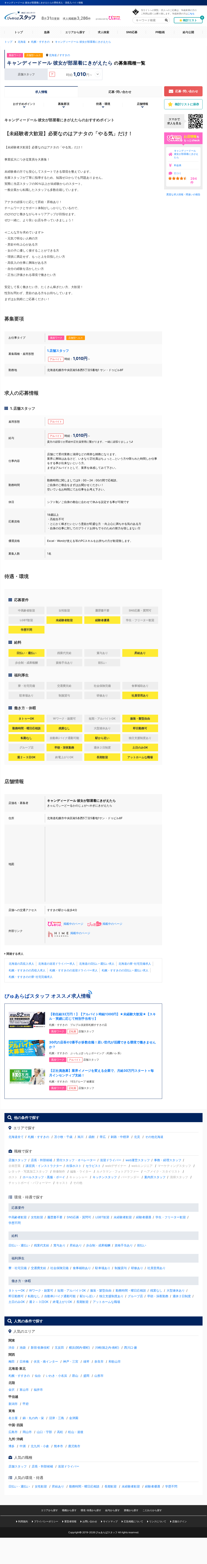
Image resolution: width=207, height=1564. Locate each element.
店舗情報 (142, 103)
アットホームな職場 (106, 1302)
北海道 (53, 55)
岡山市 (27, 1432)
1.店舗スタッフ (58, 351)
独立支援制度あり (111, 1296)
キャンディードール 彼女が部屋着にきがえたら (186, 154)
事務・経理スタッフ (167, 1160)
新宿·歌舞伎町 (40, 1347)
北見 (137, 1137)
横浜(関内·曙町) (79, 1347)
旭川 (80, 1137)
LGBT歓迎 (102, 1217)
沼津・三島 (56, 1418)
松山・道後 (75, 1432)
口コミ (177, 173)
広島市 (13, 1432)
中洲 (23, 1446)
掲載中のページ (73, 923)
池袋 (23, 1347)
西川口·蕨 (130, 1347)
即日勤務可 (16, 1296)
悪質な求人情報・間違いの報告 (183, 194)
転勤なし (34, 1296)
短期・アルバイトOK (71, 1290)
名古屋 (13, 1418)
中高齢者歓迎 (17, 1217)
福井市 (38, 1390)
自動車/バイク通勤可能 (60, 1296)
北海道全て (16, 1137)
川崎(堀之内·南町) (107, 1347)
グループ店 (135, 1296)
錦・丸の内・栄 (33, 1418)
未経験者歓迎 (123, 1217)
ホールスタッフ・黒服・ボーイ (44, 1177)
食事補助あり (82, 1268)
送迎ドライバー (110, 1160)
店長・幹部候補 (41, 1160)
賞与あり (59, 1245)
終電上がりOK (62, 1302)
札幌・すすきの (38, 1137)
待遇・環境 (103, 103)
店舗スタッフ (17, 1160)
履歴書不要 (54, 1217)
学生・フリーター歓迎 (170, 1217)
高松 (60, 1432)
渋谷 (11, 1347)
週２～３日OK (39, 1302)
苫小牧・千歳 (63, 1137)
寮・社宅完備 (17, 1268)
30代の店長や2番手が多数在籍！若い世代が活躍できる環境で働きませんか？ (102, 1044)
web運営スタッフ (138, 1160)
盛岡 (86, 1376)
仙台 (38, 1376)
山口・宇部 (44, 1432)
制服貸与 (121, 1268)
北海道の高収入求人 (21, 963)
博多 (11, 1446)
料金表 (177, 165)
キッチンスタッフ (105, 1177)
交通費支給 (38, 1268)
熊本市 (58, 1446)
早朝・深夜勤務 (157, 1296)
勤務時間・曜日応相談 (131, 1290)
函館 (92, 1137)
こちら (191, 13)
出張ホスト (73, 1166)
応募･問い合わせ (120, 92)
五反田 (59, 1347)
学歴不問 (14, 1223)
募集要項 (63, 103)
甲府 (26, 1404)
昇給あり (76, 1245)
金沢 (11, 1390)
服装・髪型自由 (100, 1290)
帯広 (103, 1137)
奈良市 (99, 1361)
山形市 (99, 1376)
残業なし (156, 1290)
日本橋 (24, 1361)
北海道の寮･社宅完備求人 (134, 963)
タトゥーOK (16, 1290)
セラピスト (93, 1166)
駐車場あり (102, 1268)
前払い (141, 1245)
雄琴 (86, 1361)
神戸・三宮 (70, 1361)
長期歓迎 (82, 1302)
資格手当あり (124, 1245)
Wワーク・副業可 (41, 1290)
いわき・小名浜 (56, 1376)
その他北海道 (154, 1137)
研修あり (137, 1268)
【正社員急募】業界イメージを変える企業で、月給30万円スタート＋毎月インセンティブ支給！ (101, 1073)
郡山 (75, 1376)
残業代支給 (41, 1245)
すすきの (64, 55)
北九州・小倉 (40, 1446)
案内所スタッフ (155, 1177)
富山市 (24, 1390)
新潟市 (13, 1404)
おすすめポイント (24, 103)
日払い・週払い (19, 1245)
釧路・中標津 (120, 1137)
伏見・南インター (46, 1361)
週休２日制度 (182, 1296)
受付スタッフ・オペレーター (76, 1160)
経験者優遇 (143, 1217)
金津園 (73, 1418)
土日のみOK (16, 1302)
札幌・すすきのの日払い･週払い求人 (125, 970)
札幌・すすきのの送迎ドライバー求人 (74, 970)
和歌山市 (115, 1361)
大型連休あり (176, 1290)
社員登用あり (156, 1268)
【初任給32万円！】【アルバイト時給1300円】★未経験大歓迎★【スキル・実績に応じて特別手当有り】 (102, 1016)
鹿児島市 (74, 1446)
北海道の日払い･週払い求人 (96, 963)
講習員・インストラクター (44, 1166)
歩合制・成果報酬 (98, 1245)
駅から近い (87, 1296)
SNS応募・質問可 (79, 1217)
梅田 (11, 1361)
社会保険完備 (59, 1268)
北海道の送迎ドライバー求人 (56, 963)
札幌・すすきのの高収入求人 (27, 970)
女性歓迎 (37, 1217)
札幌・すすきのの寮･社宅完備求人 (31, 976)
